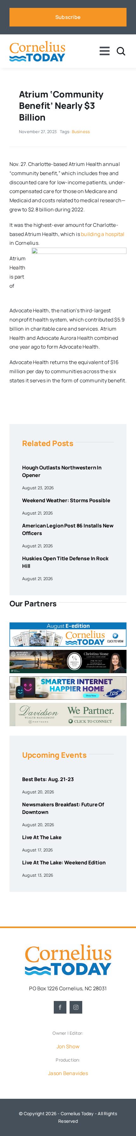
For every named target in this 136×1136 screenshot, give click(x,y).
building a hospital (103, 234)
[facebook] (60, 1007)
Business (81, 131)
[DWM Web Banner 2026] (68, 705)
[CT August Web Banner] (68, 624)
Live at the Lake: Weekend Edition (64, 862)
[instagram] (76, 1007)
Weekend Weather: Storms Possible (66, 500)
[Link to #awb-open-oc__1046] (121, 51)
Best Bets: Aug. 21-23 (48, 779)
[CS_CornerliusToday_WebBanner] (68, 652)
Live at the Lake (41, 837)
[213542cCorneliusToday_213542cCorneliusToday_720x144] (68, 678)
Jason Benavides (68, 1073)
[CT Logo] (37, 43)
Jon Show (68, 1046)
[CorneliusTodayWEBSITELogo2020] (68, 946)
